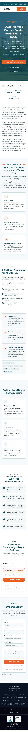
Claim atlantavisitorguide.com (14, 61)
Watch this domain (7, 674)
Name (6, 622)
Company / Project (8, 635)
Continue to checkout (14, 579)
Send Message (14, 662)
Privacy (16, 669)
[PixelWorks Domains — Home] (14, 724)
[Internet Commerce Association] (18, 719)
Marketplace (11, 709)
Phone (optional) (8, 642)
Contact (23, 709)
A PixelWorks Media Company (16, 726)
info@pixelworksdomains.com (13, 688)
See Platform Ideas (14, 67)
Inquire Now (21, 9)
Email (6, 629)
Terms (20, 669)
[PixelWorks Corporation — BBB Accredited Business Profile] (10, 719)
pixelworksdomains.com (14, 690)
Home (4, 709)
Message (7, 648)
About (17, 709)
